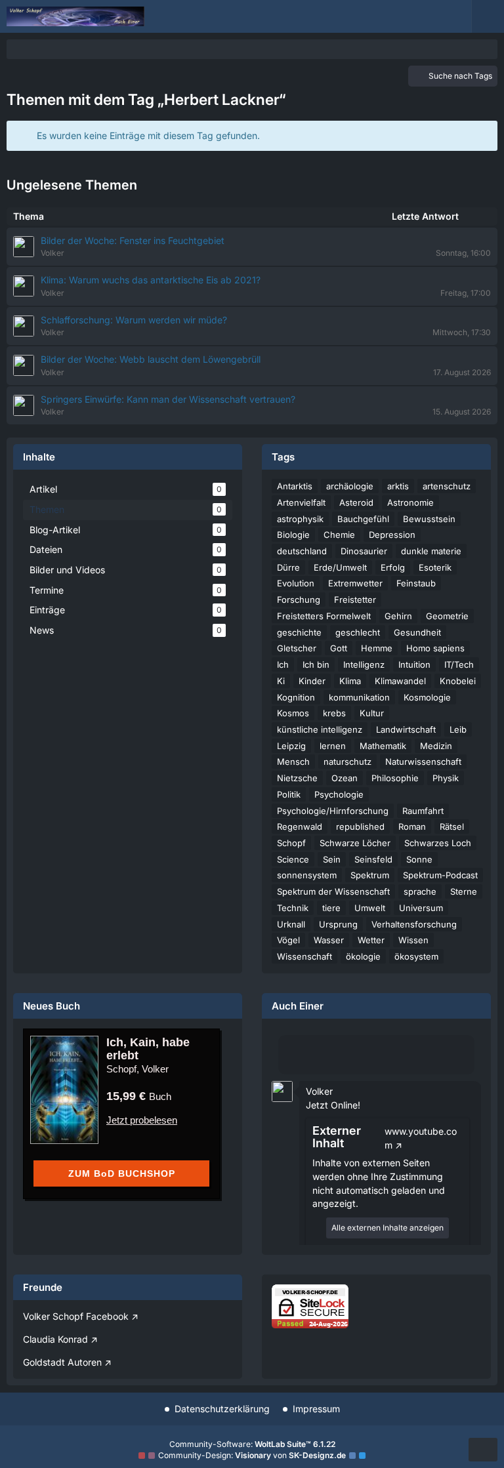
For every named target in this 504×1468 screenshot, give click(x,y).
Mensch (293, 761)
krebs (334, 713)
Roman (412, 826)
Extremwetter (355, 583)
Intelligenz (364, 664)
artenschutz (447, 486)
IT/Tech (459, 664)
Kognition (296, 697)
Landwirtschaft (406, 729)
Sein (332, 859)
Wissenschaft (304, 956)
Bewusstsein (429, 519)
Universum (421, 908)
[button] (282, 1090)
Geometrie (447, 616)
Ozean (344, 778)
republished (360, 826)
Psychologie (339, 794)
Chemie (339, 534)
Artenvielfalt (301, 502)
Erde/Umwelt (340, 567)
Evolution (295, 583)
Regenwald (299, 826)
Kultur (372, 713)
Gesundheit (417, 632)
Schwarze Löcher (355, 843)
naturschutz (347, 761)
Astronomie (410, 502)
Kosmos (293, 713)
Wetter (371, 940)
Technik (292, 908)
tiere (331, 908)
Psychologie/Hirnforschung (332, 810)
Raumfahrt (423, 810)
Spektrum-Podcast (440, 875)
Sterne (463, 891)
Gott (338, 648)
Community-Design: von (252, 1455)
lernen (333, 746)
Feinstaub (416, 583)
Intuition (414, 664)
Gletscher (296, 648)
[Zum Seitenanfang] (483, 1449)
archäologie (349, 486)
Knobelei (458, 681)
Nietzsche (297, 778)
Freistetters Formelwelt (324, 616)
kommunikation (359, 697)
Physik (445, 778)
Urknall (291, 924)
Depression (392, 534)
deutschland (302, 551)
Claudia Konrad (55, 1339)
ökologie (363, 956)
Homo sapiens (435, 648)
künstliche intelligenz (319, 729)
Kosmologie (427, 697)
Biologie (293, 534)
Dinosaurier (364, 551)
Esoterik (435, 567)
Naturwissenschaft (423, 761)
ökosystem (416, 956)
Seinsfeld (373, 859)
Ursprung (338, 924)
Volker (319, 1091)
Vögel (288, 940)
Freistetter (355, 599)
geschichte (299, 632)
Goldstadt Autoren (62, 1362)
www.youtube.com (421, 1138)
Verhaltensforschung (414, 924)
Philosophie (395, 778)
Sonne (419, 859)
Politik (289, 794)
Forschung (298, 599)
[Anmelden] (451, 16)
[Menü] (487, 16)
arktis (398, 486)
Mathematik (383, 746)
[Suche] (419, 16)
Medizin (436, 746)
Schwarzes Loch (437, 843)
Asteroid (356, 502)
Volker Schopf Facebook (76, 1316)
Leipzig (291, 746)
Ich (283, 664)
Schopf (291, 843)
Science (293, 859)
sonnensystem (307, 875)
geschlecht (357, 632)
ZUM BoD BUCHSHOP (121, 1173)
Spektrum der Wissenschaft (333, 891)
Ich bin (316, 664)
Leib (458, 729)
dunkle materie (431, 551)
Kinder (312, 681)
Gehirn (398, 616)
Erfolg (393, 567)
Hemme (376, 648)
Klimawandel (400, 681)
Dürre (288, 567)
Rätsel (452, 826)
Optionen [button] (448, 1081)
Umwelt (369, 908)
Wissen (413, 940)
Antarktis (294, 486)
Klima (350, 681)
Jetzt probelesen (141, 1120)
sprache (420, 891)
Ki (281, 681)
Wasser (329, 940)
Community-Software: (252, 1444)
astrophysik (300, 519)
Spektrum (369, 875)
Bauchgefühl (363, 519)
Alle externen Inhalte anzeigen (387, 1228)
